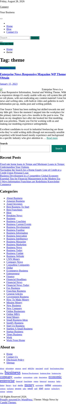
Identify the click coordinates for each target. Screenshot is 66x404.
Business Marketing (16, 244)
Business (10, 218)
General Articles (14, 293)
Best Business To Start (17, 206)
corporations (27, 377)
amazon (18, 368)
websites (10, 391)
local (14, 385)
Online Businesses (15, 311)
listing (2, 385)
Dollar (9, 267)
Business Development (18, 227)
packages (10, 388)
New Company (14, 308)
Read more (52, 138)
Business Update (14, 253)
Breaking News (14, 215)
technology (55, 388)
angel (24, 368)
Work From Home (15, 340)
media (20, 385)
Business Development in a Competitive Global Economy (29, 175)
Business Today (14, 250)
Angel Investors (14, 204)
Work (9, 337)
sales (24, 388)
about (2, 368)
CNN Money (13, 259)
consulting (18, 377)
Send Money (12, 317)
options (2, 388)
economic (55, 377)
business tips (56, 373)
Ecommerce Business (17, 270)
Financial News (14, 282)
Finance (10, 276)
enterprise (7, 381)
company (6, 377)
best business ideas (57, 368)
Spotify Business (14, 322)
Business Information (17, 233)
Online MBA (13, 314)
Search (4, 143)
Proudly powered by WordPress (16, 399)
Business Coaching (16, 221)
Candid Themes (8, 402)
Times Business (14, 334)
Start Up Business (15, 325)
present (18, 388)
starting (47, 388)
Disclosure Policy (15, 359)
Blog (8, 29)
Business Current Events (18, 224)
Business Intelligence (17, 238)
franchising (28, 381)
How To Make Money (17, 299)
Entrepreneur (13, 273)
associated (39, 368)
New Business (13, 305)
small (30, 388)
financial (19, 381)
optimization (57, 385)
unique (2, 391)
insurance (51, 381)
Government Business (17, 296)
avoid (46, 368)
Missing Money (14, 302)
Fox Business (13, 288)
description (43, 377)
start (41, 388)
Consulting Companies (17, 264)
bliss (1, 373)
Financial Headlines (16, 279)
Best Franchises (14, 209)
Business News (14, 247)
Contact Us (12, 32)
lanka (58, 381)
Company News (14, 262)
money (29, 385)
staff (35, 388)
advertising (10, 368)
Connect (4, 6)
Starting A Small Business (19, 328)
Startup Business (14, 331)
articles (31, 368)
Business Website (15, 256)
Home (9, 26)
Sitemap (10, 362)
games (36, 381)
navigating (39, 385)
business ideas (45, 373)
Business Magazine (16, 241)
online (48, 385)
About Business (14, 198)
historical (43, 381)
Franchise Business (16, 291)
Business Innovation (16, 235)
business (13, 372)
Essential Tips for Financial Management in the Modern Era (30, 178)
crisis (35, 377)
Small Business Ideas (17, 320)
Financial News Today (17, 285)
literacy (8, 385)
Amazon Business (15, 201)
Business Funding (15, 230)
